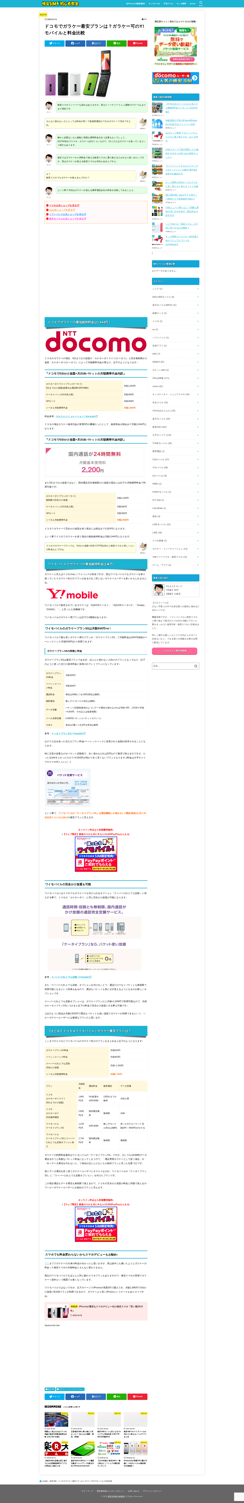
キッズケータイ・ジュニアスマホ (170, 394)
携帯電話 (158, 451)
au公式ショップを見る (61, 210)
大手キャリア (161, 435)
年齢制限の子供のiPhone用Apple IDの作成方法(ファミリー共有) (181, 122)
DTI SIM (158, 500)
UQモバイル (160, 459)
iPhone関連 (160, 378)
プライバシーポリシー (152, 1491)
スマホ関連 (159, 541)
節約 (156, 516)
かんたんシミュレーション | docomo (75, 416)
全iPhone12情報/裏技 (135, 4)
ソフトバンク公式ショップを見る (66, 214)
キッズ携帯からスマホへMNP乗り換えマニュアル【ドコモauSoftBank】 (182, 241)
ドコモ (157, 321)
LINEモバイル (161, 524)
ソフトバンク (160, 337)
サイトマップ (87, 1491)
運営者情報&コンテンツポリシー (110, 1491)
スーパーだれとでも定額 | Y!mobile (70, 977)
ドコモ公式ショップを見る (63, 205)
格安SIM (43, 15)
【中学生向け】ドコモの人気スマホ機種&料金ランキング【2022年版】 (181, 108)
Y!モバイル (160, 467)
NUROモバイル (161, 492)
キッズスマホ (154, 4)
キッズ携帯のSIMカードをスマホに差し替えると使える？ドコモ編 (181, 184)
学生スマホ (160, 402)
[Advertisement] (96, 248)
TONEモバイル (162, 443)
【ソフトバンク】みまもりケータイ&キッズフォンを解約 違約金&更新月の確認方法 (181, 170)
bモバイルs (159, 476)
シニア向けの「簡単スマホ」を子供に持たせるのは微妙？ (181, 226)
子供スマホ (168, 4)
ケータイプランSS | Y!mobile (67, 733)
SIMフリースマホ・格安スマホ (169, 557)
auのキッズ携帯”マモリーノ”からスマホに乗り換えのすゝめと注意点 (181, 137)
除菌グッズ (159, 313)
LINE (157, 533)
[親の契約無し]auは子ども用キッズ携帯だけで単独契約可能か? (181, 197)
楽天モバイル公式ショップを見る (66, 218)
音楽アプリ (159, 346)
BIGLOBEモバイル (163, 297)
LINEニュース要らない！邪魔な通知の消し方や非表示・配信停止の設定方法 (182, 211)
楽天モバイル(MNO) (164, 305)
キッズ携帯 (181, 4)
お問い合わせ (133, 1491)
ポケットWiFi (160, 370)
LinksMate (159, 508)
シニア (157, 289)
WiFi (156, 354)
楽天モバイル (161, 419)
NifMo (157, 484)
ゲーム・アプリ (161, 565)
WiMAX (158, 362)
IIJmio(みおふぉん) (163, 410)
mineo (193, 4)
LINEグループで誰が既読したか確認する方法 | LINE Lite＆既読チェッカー (182, 153)
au (155, 329)
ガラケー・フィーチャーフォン (71, 1389)
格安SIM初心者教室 (116, 1496)
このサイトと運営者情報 (175, 651)
